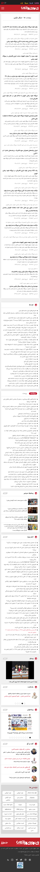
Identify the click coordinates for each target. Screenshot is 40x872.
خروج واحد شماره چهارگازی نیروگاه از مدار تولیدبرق (23, 257)
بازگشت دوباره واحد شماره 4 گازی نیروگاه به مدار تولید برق (21, 225)
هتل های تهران (20, 814)
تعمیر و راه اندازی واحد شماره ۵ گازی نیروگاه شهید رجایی (22, 41)
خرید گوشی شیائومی (8, 798)
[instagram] (13, 860)
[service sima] (26, 3)
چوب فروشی (20, 793)
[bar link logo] (3, 2)
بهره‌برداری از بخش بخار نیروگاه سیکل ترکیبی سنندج (23, 286)
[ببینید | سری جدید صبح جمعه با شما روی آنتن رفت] (20, 670)
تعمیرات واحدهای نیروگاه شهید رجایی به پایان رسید (23, 133)
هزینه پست (32, 805)
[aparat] (26, 860)
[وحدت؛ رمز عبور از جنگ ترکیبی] (14, 697)
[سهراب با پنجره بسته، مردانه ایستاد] (34, 761)
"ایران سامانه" (27, 855)
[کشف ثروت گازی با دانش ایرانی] (34, 769)
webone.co (8, 809)
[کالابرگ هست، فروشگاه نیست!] (32, 527)
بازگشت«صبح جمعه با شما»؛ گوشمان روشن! (17, 500)
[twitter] (22, 860)
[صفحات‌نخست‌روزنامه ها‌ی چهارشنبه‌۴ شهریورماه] (20, 722)
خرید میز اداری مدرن (32, 829)
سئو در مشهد (32, 809)
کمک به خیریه (8, 814)
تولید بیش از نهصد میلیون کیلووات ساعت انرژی (24, 242)
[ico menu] (3, 8)
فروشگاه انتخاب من (32, 814)
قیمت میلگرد (20, 828)
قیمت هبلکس (20, 823)
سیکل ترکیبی (18, 17)
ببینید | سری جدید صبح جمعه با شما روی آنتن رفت (23, 682)
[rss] (9, 860)
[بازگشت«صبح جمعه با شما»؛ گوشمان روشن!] (32, 502)
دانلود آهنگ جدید (8, 805)
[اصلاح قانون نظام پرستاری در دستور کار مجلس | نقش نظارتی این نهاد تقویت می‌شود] (34, 751)
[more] (5, 493)
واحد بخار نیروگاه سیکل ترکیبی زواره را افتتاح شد (24, 272)
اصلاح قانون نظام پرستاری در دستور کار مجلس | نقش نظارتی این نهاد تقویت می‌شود (16, 753)
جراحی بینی (20, 797)
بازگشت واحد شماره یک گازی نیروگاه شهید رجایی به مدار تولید (20, 191)
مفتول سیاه (8, 819)
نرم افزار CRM (20, 809)
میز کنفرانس (8, 828)
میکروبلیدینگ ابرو (32, 819)
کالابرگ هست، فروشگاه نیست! (20, 530)
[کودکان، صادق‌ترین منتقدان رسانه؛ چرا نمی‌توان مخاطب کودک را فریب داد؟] (32, 518)
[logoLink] (30, 8)
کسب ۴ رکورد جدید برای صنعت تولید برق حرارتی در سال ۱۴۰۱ (21, 76)
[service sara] (31, 3)
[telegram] (18, 860)
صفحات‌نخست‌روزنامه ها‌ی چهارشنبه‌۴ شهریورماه (20, 733)
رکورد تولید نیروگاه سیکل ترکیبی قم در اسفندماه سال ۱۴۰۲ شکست (20, 27)
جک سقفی (8, 823)
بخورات (20, 805)
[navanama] (36, 3)
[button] (24, 703)
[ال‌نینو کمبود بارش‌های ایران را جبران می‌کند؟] (34, 779)
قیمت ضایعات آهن (20, 819)
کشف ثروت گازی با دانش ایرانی (22, 772)
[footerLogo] (26, 843)
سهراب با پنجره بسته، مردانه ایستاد (22, 762)
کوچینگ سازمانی (32, 823)
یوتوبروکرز (32, 797)
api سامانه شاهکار (32, 793)
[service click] (21, 3)
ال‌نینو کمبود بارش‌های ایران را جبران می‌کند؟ (19, 778)
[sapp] (31, 860)
